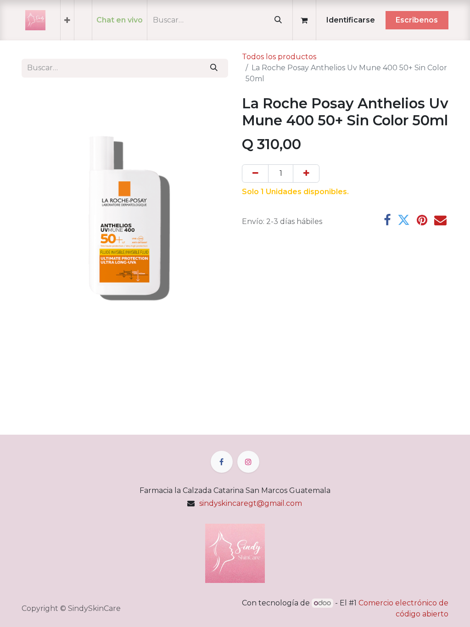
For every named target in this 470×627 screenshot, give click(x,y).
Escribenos (417, 20)
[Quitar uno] (255, 173)
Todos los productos (279, 56)
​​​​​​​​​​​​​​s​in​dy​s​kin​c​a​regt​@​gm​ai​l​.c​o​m (250, 503)
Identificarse (350, 20)
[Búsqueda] (278, 20)
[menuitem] (67, 20)
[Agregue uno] (306, 173)
